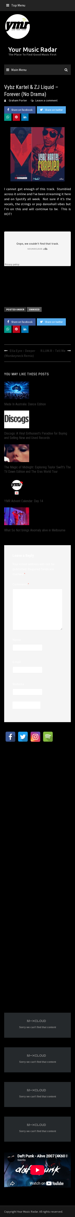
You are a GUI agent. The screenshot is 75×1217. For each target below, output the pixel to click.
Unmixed (34, 309)
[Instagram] (35, 737)
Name (16, 640)
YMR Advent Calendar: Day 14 (23, 501)
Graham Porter (18, 100)
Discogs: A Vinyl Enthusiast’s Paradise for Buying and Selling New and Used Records (35, 435)
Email (16, 662)
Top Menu (18, 5)
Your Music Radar (32, 49)
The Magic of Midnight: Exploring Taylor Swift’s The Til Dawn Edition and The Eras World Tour (37, 469)
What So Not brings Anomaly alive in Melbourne (34, 530)
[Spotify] (48, 737)
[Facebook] (10, 737)
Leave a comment (46, 100)
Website (18, 684)
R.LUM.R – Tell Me (52, 351)
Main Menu (18, 70)
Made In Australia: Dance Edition (25, 404)
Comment (20, 584)
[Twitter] (23, 737)
